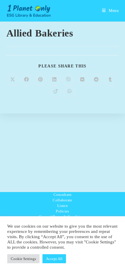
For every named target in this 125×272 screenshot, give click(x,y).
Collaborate (62, 200)
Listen (62, 205)
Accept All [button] (54, 259)
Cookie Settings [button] (23, 259)
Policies (62, 211)
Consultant (62, 194)
